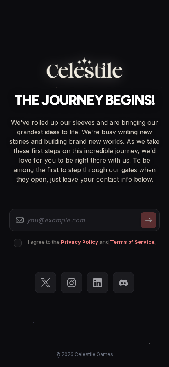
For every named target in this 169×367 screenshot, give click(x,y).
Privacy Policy (79, 242)
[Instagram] (71, 282)
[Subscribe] (148, 220)
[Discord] (123, 282)
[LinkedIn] (97, 282)
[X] (45, 282)
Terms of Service (132, 242)
